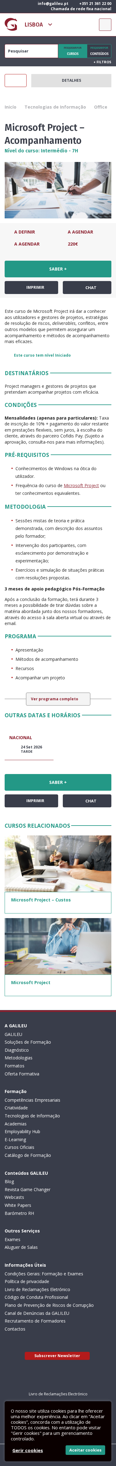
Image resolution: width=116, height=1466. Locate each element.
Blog (9, 1181)
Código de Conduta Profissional (36, 1297)
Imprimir (34, 287)
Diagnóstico (17, 1050)
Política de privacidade (27, 1281)
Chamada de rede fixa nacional (80, 8)
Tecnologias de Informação (55, 107)
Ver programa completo (55, 699)
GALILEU (13, 1034)
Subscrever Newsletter (57, 1355)
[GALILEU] (11, 24)
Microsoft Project (81, 485)
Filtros (102, 62)
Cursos (72, 51)
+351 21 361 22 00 (94, 3)
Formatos (14, 1066)
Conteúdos (99, 51)
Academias (16, 1124)
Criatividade (16, 1108)
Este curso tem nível (42, 355)
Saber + (58, 269)
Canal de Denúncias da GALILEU (37, 1313)
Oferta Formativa (22, 1074)
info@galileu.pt (52, 3)
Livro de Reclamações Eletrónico (37, 1289)
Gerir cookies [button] (27, 1450)
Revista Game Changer (27, 1189)
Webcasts (14, 1197)
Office (100, 107)
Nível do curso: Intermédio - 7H (41, 151)
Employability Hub (22, 1131)
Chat (90, 287)
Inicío (10, 107)
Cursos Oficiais (19, 1147)
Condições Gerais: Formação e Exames (44, 1274)
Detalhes (71, 80)
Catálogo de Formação (28, 1155)
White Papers (18, 1205)
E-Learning (15, 1139)
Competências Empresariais (32, 1100)
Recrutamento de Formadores (35, 1321)
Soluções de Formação (28, 1042)
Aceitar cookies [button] (85, 1450)
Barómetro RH (19, 1213)
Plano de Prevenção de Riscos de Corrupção (49, 1305)
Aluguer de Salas (21, 1247)
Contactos (15, 1329)
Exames (12, 1239)
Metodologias (18, 1058)
